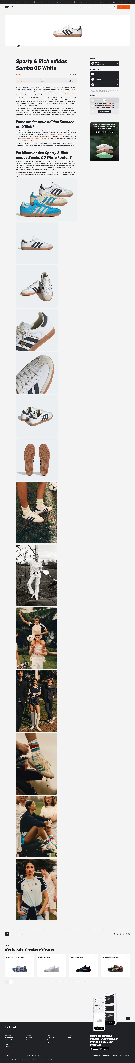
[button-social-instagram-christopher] (115, 934)
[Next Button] (11, 982)
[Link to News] (13, 7)
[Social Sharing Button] (7, 934)
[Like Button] (76, 75)
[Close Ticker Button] (129, 2)
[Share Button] (70, 75)
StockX (50, 169)
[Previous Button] (7, 982)
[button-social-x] (129, 934)
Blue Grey (60, 134)
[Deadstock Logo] (7, 7)
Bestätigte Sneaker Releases (30, 949)
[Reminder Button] (73, 75)
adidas (42, 98)
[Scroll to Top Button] (128, 1018)
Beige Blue (66, 93)
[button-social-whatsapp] (123, 934)
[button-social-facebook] (120, 934)
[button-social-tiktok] (126, 934)
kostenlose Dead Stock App (31, 138)
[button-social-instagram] (118, 934)
